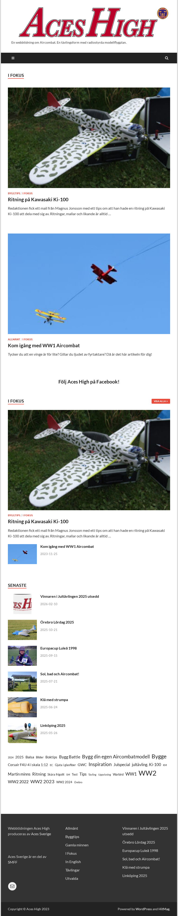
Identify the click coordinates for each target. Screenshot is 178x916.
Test (75, 774)
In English (73, 861)
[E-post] (12, 886)
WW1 (131, 773)
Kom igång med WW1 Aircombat (44, 345)
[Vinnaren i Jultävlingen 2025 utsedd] (22, 596)
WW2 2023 (42, 781)
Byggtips (14, 193)
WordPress (144, 909)
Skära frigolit (56, 774)
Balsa (29, 757)
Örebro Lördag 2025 (57, 622)
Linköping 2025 (52, 725)
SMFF (12, 862)
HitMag (164, 909)
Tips (82, 774)
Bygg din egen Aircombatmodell (116, 756)
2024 (10, 757)
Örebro (78, 782)
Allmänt (14, 339)
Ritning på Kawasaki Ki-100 (38, 199)
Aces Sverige (41, 834)
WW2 (147, 773)
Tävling (92, 774)
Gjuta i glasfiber (65, 765)
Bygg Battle (69, 756)
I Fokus (27, 193)
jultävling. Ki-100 (146, 764)
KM (165, 765)
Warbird (118, 774)
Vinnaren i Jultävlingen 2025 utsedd (69, 596)
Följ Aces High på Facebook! (89, 381)
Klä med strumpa (54, 699)
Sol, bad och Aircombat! (59, 674)
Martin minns (19, 774)
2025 (19, 757)
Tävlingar (72, 870)
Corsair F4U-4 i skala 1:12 (28, 765)
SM (68, 774)
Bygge (159, 756)
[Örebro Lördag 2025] (22, 622)
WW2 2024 (64, 782)
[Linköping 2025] (22, 726)
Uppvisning (104, 774)
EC (51, 765)
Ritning (39, 773)
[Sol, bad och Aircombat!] (22, 674)
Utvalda (71, 878)
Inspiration (100, 764)
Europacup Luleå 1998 (58, 648)
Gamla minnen (77, 845)
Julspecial (122, 764)
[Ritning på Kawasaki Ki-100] (89, 140)
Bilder (40, 757)
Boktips (51, 757)
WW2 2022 (18, 781)
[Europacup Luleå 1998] (22, 648)
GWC (82, 764)
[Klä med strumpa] (22, 700)
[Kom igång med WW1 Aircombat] (89, 286)
